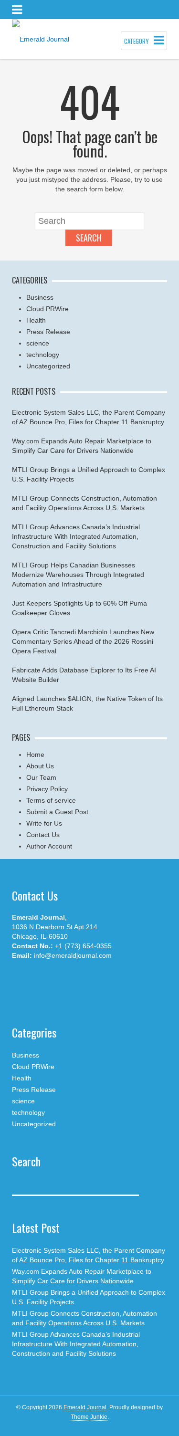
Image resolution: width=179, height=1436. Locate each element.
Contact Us (43, 835)
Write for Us (44, 823)
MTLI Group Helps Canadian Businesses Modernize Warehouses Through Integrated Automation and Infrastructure (78, 574)
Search (89, 237)
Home (35, 754)
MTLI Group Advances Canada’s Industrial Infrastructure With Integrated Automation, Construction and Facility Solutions (76, 536)
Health (36, 320)
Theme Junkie (89, 1417)
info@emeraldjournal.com (73, 955)
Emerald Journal (84, 1407)
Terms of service (51, 800)
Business (39, 297)
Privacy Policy (47, 789)
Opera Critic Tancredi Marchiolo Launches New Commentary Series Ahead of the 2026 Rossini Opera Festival (83, 641)
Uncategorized (48, 366)
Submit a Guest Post (57, 812)
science (37, 343)
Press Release (48, 331)
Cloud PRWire (47, 309)
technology (42, 354)
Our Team (41, 777)
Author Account (49, 846)
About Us (40, 766)
